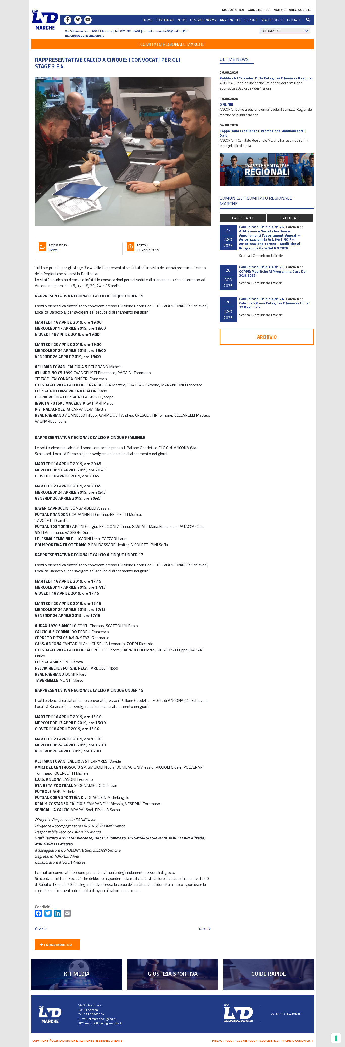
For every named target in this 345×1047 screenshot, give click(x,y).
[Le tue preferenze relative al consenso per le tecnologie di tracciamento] (336, 1038)
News (182, 20)
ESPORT (251, 20)
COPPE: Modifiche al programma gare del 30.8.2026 (272, 273)
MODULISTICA (233, 9)
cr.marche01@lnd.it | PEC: (171, 31)
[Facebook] (38, 914)
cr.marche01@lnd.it (102, 1018)
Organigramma (203, 20)
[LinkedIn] (57, 914)
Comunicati (165, 20)
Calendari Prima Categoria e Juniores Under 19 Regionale (274, 305)
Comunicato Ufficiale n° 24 (261, 298)
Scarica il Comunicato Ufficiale (261, 255)
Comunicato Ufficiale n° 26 (261, 226)
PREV (42, 929)
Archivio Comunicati (297, 1040)
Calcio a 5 (290, 218)
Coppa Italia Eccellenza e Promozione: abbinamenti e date (263, 133)
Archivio (267, 336)
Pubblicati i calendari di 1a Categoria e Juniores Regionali (266, 78)
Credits (116, 1040)
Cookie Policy (247, 1040)
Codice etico (269, 1040)
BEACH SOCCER (272, 20)
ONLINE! (226, 104)
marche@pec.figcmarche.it (84, 35)
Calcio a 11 (243, 218)
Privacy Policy (223, 1040)
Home (147, 20)
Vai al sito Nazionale (286, 1014)
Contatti (294, 20)
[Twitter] (48, 914)
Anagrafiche (230, 20)
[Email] (67, 914)
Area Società (300, 9)
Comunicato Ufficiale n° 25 (261, 267)
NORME (279, 9)
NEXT (203, 929)
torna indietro (57, 944)
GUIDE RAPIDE (259, 9)
